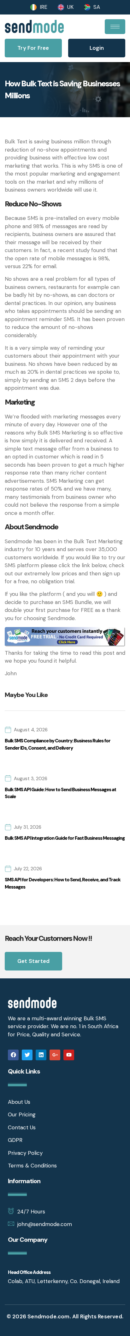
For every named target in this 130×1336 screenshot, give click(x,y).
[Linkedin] (41, 1055)
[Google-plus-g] (55, 1055)
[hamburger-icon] (115, 26)
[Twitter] (27, 1055)
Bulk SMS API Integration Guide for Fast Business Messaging (65, 838)
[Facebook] (13, 1055)
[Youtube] (68, 1055)
